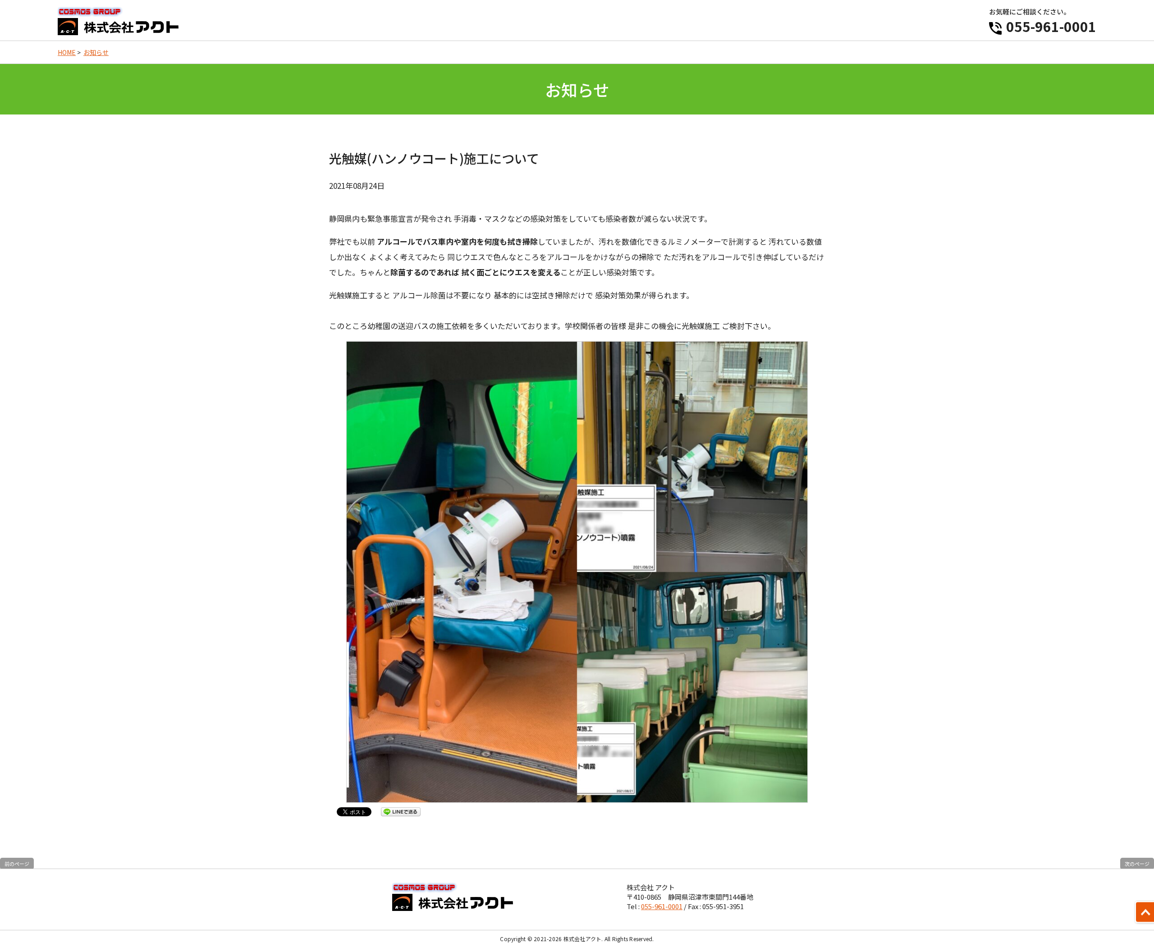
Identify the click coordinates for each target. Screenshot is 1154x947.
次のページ (1137, 863)
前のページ (17, 863)
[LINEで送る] (401, 811)
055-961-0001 (1051, 26)
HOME (67, 52)
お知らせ (96, 52)
